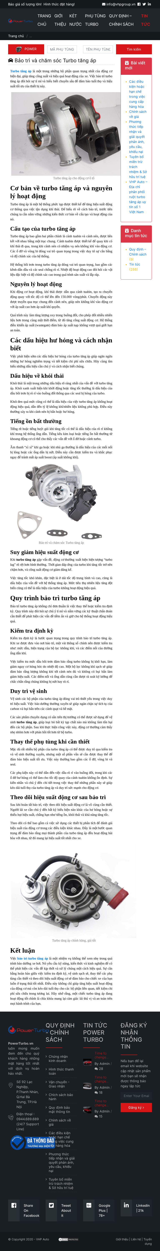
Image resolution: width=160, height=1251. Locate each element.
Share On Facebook (31, 1210)
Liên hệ (136, 1239)
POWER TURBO (28, 50)
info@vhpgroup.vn (120, 4)
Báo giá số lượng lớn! (24, 4)
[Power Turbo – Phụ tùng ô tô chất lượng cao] (20, 20)
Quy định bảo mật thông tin (59, 1109)
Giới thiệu (60, 20)
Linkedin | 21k (143, 1208)
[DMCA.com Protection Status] (68, 1239)
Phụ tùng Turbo (95, 20)
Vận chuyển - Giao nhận (59, 1084)
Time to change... (102, 1055)
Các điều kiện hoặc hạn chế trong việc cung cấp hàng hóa (61, 1139)
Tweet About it (66, 1210)
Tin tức (145, 20)
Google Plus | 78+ (104, 1210)
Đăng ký (136, 1107)
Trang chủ (44, 20)
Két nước (75, 20)
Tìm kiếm (134, 49)
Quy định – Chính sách (121, 20)
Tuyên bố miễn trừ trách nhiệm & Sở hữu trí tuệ (61, 1183)
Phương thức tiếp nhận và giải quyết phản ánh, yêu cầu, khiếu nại (137, 137)
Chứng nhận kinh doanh (58, 1058)
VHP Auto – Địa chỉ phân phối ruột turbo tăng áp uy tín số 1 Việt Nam (138, 197)
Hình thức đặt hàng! (59, 4)
